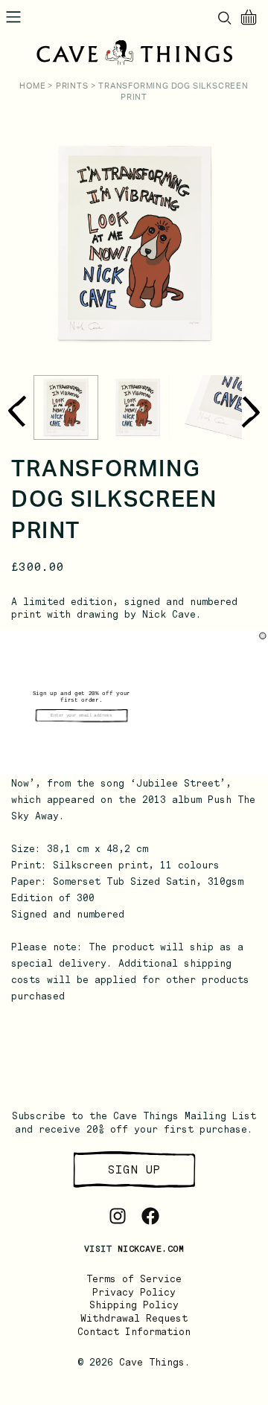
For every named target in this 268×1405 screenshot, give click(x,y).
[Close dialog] (262, 636)
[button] (81, 733)
